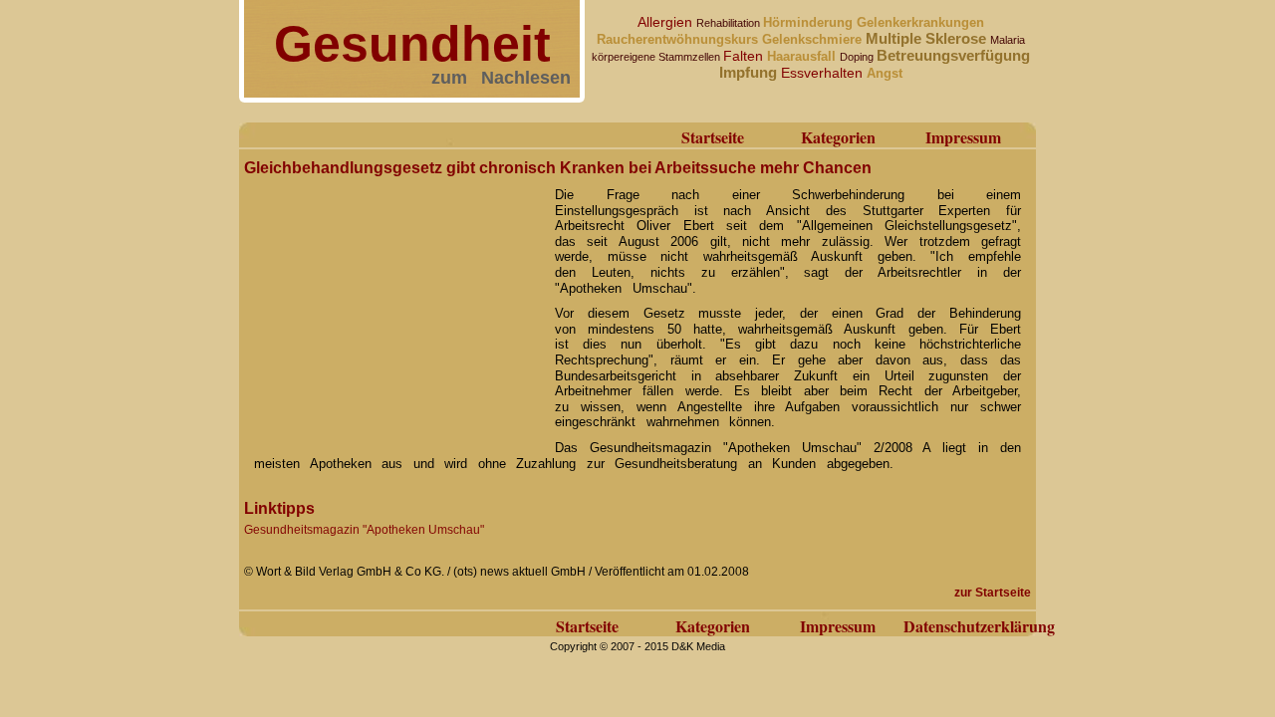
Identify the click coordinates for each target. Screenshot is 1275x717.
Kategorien (838, 136)
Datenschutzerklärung (979, 625)
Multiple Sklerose (928, 38)
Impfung (750, 72)
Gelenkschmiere (814, 39)
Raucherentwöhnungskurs (679, 39)
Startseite (712, 136)
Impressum (963, 136)
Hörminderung (810, 22)
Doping (858, 57)
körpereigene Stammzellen (657, 57)
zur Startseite (992, 592)
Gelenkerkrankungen (920, 22)
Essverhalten (824, 73)
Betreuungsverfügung (953, 55)
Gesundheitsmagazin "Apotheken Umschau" (364, 530)
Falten (745, 56)
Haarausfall (803, 56)
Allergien (667, 22)
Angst (884, 73)
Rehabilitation (729, 23)
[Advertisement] (393, 306)
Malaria (1007, 40)
